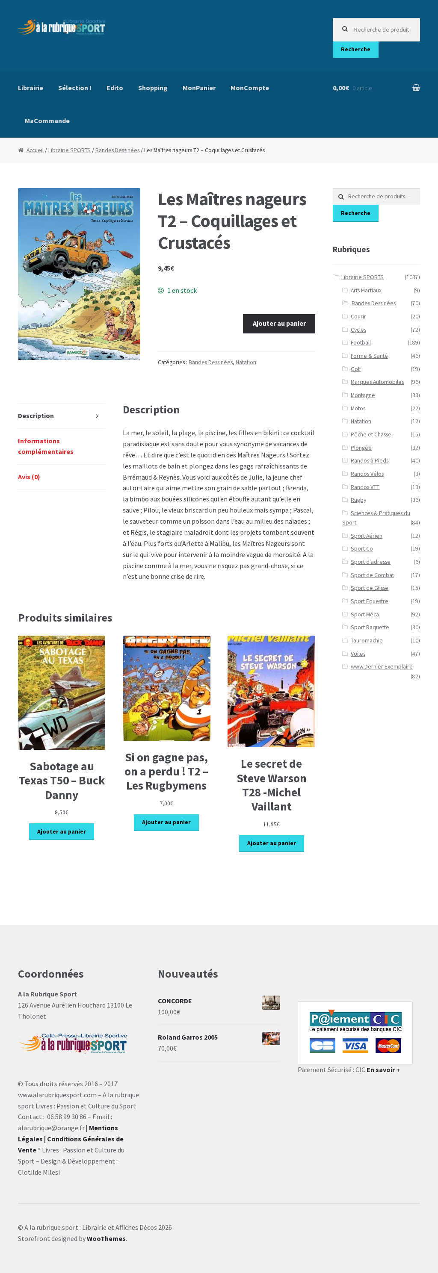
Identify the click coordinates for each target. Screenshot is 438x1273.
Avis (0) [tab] (29, 476)
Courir (358, 316)
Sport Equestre (369, 601)
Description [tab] (36, 415)
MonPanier (199, 87)
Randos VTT (365, 487)
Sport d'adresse (371, 562)
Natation (246, 362)
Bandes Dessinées (117, 150)
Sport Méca (365, 614)
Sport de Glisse (369, 588)
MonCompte (250, 87)
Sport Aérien (366, 535)
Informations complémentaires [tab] (46, 446)
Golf (356, 369)
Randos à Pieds (369, 460)
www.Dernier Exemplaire (382, 666)
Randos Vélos (367, 473)
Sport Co (362, 548)
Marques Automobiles (377, 382)
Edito (115, 87)
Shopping (153, 87)
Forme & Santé (369, 356)
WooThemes (106, 1238)
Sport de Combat (372, 575)
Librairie (30, 87)
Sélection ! (75, 87)
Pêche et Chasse (371, 434)
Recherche (355, 49)
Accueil (35, 150)
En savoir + (383, 1069)
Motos (358, 408)
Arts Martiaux (366, 290)
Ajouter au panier (279, 323)
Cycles (358, 329)
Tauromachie (367, 640)
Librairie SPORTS (69, 150)
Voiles (358, 653)
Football (361, 342)
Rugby (358, 500)
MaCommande (47, 120)
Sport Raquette (370, 627)
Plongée (361, 447)
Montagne (363, 395)
